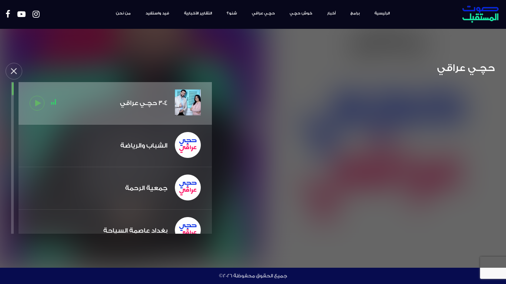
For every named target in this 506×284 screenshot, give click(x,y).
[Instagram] (36, 14)
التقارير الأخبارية (198, 13)
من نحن (123, 13)
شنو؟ (232, 13)
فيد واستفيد (157, 13)
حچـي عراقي (263, 13)
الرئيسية (382, 13)
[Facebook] (8, 14)
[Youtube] (21, 14)
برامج (355, 13)
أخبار (331, 13)
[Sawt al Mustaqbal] (459, 14)
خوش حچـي (301, 13)
